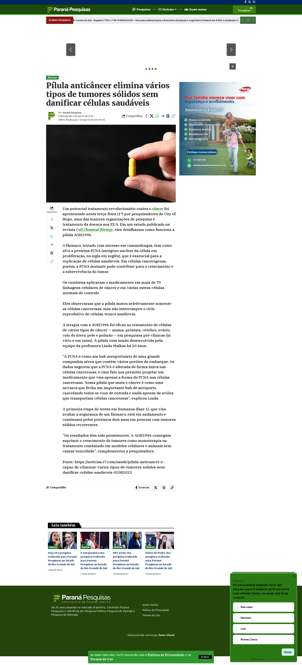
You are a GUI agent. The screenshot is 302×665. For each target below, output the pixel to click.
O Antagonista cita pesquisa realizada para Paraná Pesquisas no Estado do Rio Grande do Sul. (94, 560)
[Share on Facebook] (146, 116)
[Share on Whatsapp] (157, 116)
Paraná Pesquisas (72, 112)
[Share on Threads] (168, 116)
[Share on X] (151, 116)
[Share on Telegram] (162, 116)
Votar (288, 652)
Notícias (52, 77)
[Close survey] (294, 576)
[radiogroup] (263, 623)
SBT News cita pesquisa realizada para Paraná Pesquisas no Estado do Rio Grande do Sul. (126, 560)
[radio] (237, 607)
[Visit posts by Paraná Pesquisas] (51, 116)
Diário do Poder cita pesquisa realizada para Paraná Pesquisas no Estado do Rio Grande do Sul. (158, 560)
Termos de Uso (101, 659)
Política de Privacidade (166, 655)
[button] (205, 657)
